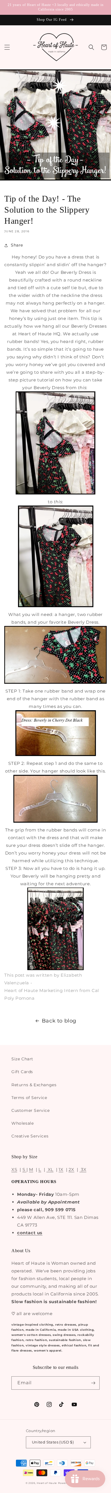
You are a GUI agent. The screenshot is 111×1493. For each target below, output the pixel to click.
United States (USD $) (53, 1442)
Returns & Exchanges (33, 1084)
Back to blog (59, 1021)
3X (82, 1169)
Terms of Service (29, 1097)
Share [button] (17, 245)
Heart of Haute (47, 1483)
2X (71, 1169)
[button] (7, 47)
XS (14, 1169)
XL (50, 1169)
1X (61, 1169)
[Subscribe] (93, 1383)
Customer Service (30, 1110)
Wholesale (22, 1123)
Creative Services (29, 1136)
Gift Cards (22, 1071)
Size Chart (22, 1058)
